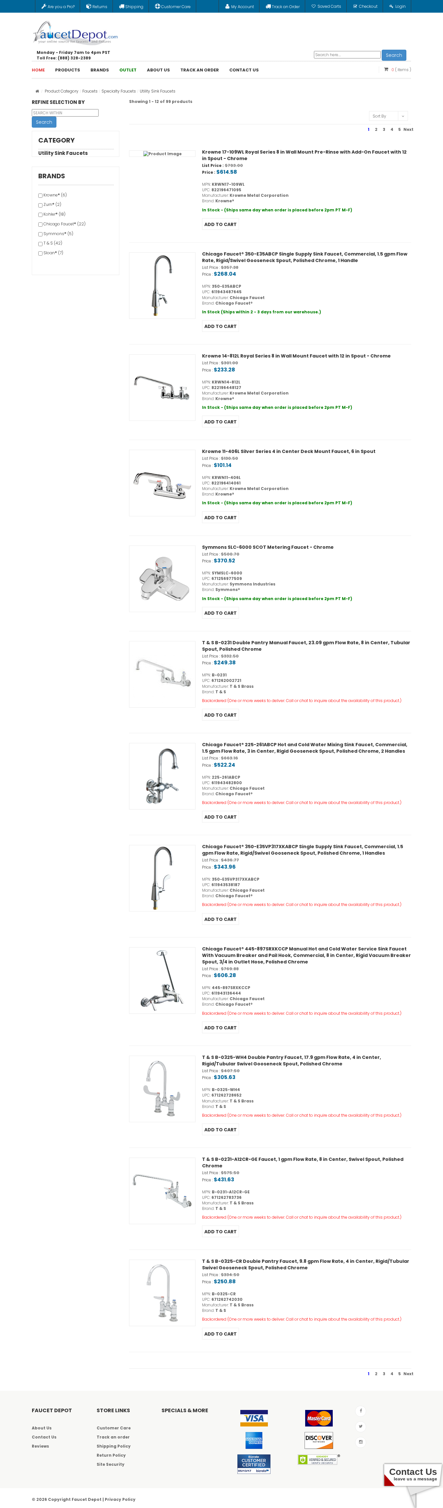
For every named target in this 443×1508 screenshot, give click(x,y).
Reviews (40, 1446)
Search (394, 55)
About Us (42, 1428)
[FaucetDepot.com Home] (75, 31)
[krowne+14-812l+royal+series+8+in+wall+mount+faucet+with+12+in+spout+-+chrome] (162, 388)
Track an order (113, 1437)
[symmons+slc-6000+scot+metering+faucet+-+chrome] (162, 579)
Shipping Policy (114, 1446)
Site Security (111, 1464)
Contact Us (44, 1437)
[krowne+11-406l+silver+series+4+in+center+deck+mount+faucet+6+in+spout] (162, 483)
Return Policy (111, 1455)
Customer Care (114, 1428)
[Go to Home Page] (37, 91)
